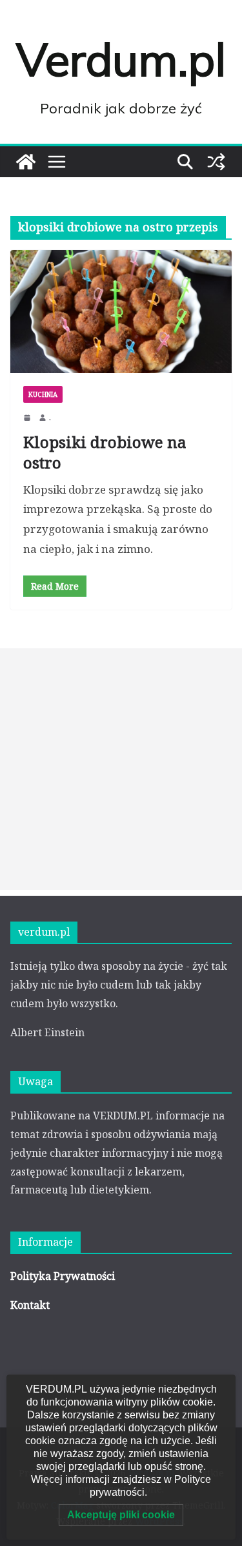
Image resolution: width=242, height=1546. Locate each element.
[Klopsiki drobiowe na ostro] (121, 311)
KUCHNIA (42, 394)
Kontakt (30, 1305)
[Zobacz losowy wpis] (216, 161)
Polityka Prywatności (62, 1276)
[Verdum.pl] (25, 161)
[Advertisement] (121, 769)
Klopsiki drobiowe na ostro (105, 451)
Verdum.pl (121, 59)
